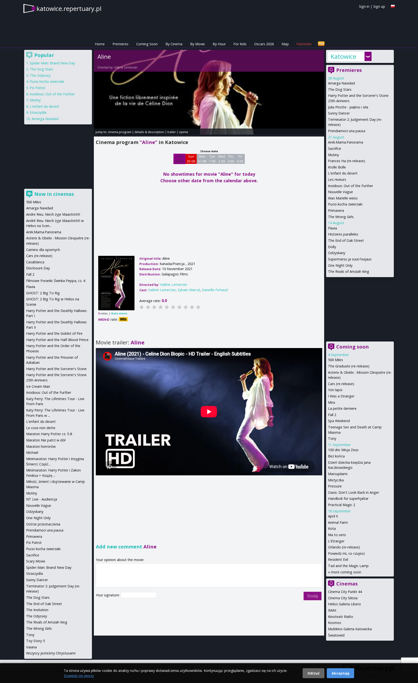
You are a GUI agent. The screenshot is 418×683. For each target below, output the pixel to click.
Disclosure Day (38, 268)
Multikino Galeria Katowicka (350, 629)
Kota (332, 528)
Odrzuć (313, 673)
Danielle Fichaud (215, 290)
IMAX (332, 610)
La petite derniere (342, 408)
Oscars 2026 (264, 44)
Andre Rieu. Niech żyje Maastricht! (53, 214)
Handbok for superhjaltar (348, 498)
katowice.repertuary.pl (69, 8)
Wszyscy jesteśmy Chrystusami (50, 653)
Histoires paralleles (343, 234)
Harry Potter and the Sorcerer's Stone (56, 368)
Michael (32, 452)
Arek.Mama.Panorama (345, 142)
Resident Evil (338, 559)
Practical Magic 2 (341, 504)
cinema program (119, 132)
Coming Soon (147, 44)
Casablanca (35, 262)
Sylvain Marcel (189, 290)
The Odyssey (40, 75)
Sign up (379, 6)
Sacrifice (334, 148)
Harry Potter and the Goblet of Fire (54, 333)
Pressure (335, 486)
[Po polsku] (393, 6)
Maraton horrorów (41, 446)
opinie (183, 132)
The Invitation (37, 609)
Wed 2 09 (221, 158)
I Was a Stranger (341, 396)
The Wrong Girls (341, 216)
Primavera (336, 210)
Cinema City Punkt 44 (345, 591)
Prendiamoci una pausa (346, 131)
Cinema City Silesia (343, 598)
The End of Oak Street (346, 240)
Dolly (332, 246)
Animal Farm (338, 522)
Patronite (304, 44)
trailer (171, 132)
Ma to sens (337, 534)
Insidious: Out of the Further (350, 185)
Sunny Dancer (339, 113)
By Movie (197, 44)
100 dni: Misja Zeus (343, 450)
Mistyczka (336, 480)
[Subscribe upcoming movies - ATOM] (321, 43)
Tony (332, 438)
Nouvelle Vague (340, 192)
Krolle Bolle (337, 167)
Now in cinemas (54, 194)
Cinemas (347, 583)
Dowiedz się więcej (79, 675)
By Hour (219, 44)
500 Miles (335, 359)
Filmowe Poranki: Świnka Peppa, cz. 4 (55, 280)
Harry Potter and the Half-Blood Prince (57, 339)
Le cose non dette (40, 427)
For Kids (239, 44)
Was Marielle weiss (343, 198)
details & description (149, 132)
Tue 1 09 (212, 158)
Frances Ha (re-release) (346, 161)
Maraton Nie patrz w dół (46, 440)
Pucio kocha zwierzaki (345, 204)
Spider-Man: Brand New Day (52, 63)
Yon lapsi (335, 389)
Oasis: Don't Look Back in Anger (353, 492)
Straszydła (38, 112)
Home (100, 44)
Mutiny (333, 154)
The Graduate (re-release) (348, 366)
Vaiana (31, 647)
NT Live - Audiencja (41, 499)
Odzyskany (336, 252)
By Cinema (173, 44)
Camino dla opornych (43, 249)
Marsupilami (337, 473)
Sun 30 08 (191, 158)
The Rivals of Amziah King (348, 271)
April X (333, 516)
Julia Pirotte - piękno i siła (348, 107)
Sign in (364, 6)
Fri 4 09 (240, 158)
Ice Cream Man (38, 386)
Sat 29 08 (179, 158)
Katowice (343, 56)
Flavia (332, 228)
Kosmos (334, 622)
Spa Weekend (339, 420)
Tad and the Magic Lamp (348, 565)
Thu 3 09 (231, 158)
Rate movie (119, 313)
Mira (331, 402)
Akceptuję (340, 673)
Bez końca (336, 456)
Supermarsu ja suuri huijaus (350, 259)
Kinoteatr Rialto (340, 616)
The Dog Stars (339, 89)
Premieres (120, 44)
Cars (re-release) (341, 383)
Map (285, 44)
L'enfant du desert (343, 173)
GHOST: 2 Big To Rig (43, 293)
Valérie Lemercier (126, 67)
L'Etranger (336, 541)
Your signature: (108, 595)
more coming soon (346, 572)
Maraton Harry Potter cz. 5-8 (49, 434)
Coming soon (352, 346)
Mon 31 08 (202, 158)
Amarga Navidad (341, 83)
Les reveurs (337, 179)
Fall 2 (332, 414)
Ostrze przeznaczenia (43, 524)
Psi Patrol (37, 87)
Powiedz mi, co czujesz (346, 553)
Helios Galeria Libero (344, 604)
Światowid (336, 635)
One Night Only (340, 265)
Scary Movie (35, 561)
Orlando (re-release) (344, 547)
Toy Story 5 (35, 640)
